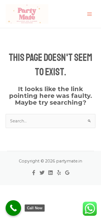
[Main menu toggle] (89, 14)
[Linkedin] (50, 172)
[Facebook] (33, 172)
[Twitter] (42, 172)
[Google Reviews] (67, 172)
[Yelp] (58, 172)
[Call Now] (13, 208)
